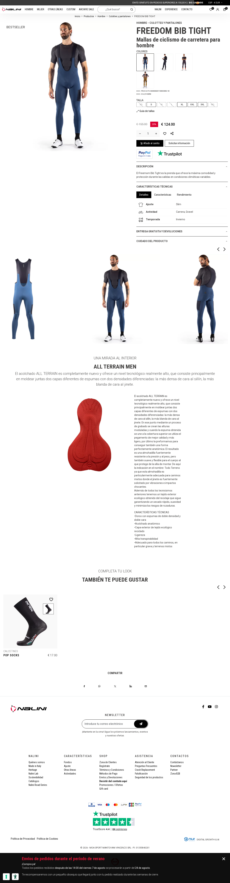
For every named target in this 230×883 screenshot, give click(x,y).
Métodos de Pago (108, 773)
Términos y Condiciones (111, 769)
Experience (171, 9)
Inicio (77, 16)
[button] (172, 133)
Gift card (103, 788)
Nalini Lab (33, 773)
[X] (115, 686)
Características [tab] (162, 194)
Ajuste (67, 766)
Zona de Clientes (108, 762)
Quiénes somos (37, 762)
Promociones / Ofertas (111, 784)
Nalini (158, 9)
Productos (89, 16)
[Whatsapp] (99, 686)
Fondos (68, 762)
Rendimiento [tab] (184, 194)
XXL (192, 104)
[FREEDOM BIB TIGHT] (146, 62)
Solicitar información (179, 143)
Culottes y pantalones (120, 16)
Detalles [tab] (143, 194)
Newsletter (175, 766)
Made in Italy (35, 766)
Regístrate (104, 766)
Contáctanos (177, 762)
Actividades (70, 773)
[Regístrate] (141, 724)
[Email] (145, 686)
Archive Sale (86, 9)
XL (182, 104)
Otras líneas (55, 9)
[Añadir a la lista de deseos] (164, 133)
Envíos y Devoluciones (110, 777)
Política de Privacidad (23, 838)
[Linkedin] (130, 686)
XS (141, 104)
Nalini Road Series (38, 784)
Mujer (40, 9)
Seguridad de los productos (149, 777)
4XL (213, 104)
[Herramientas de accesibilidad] (15, 876)
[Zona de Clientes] (217, 9)
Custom (70, 9)
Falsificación (141, 773)
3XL (202, 104)
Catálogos (34, 781)
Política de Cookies (47, 838)
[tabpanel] (182, 212)
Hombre (29, 9)
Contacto (186, 9)
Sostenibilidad (36, 777)
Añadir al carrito (151, 143)
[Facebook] (84, 686)
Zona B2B (175, 773)
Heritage (33, 769)
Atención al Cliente (144, 762)
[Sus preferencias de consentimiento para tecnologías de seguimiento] (6, 876)
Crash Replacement (145, 769)
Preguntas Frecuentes (146, 766)
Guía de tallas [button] (147, 111)
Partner (174, 769)
